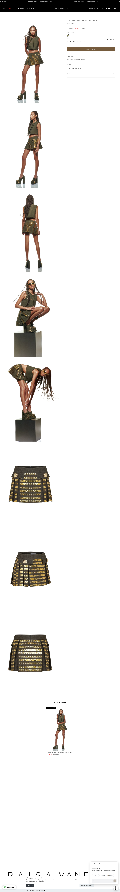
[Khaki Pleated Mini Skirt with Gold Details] (60, 728)
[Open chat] (115, 887)
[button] (4, 9)
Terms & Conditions (40, 890)
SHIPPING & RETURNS (74, 69)
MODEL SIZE (70, 73)
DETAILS (69, 64)
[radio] (68, 35)
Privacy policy (30, 890)
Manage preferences (86, 885)
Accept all (30, 885)
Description (70, 56)
